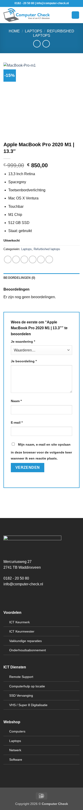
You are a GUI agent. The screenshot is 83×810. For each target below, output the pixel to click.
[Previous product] (46, 43)
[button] (56, 15)
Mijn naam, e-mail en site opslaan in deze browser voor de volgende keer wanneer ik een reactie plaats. (41, 451)
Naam (16, 401)
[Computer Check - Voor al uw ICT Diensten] (26, 15)
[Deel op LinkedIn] (49, 259)
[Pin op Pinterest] (41, 259)
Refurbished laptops (47, 249)
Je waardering (23, 341)
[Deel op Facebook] (16, 259)
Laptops (33, 31)
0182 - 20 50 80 (16, 578)
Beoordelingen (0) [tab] (19, 277)
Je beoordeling (24, 361)
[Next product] (36, 43)
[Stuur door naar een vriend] (32, 259)
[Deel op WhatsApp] (8, 259)
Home (14, 31)
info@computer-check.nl (23, 584)
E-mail (17, 422)
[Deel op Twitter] (24, 259)
